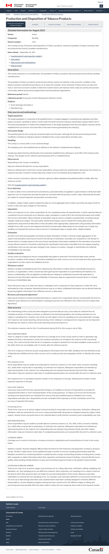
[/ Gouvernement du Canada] (21, 5)
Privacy (59, 549)
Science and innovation (77, 522)
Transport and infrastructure (46, 536)
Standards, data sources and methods (26, 14)
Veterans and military (77, 529)
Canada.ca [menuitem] (99, 11)
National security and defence (47, 526)
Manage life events (76, 536)
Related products (93, 24)
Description (15, 59)
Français (100, 2)
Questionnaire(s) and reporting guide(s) (26, 56)
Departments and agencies (46, 516)
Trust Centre (41, 507)
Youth (72, 532)
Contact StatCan (10, 507)
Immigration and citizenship (14, 526)
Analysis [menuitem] (23, 11)
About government (76, 516)
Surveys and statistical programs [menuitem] (69, 11)
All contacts (9, 516)
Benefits (8, 536)
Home (8, 14)
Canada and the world (44, 539)
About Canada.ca (34, 549)
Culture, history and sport (45, 529)
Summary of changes (55, 24)
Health (8, 539)
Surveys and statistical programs (52, 14)
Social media (9, 549)
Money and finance (43, 542)
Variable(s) (35, 24)
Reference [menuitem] (32, 11)
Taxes (7, 542)
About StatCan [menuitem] (88, 11)
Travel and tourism (11, 529)
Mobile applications (21, 549)
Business (8, 532)
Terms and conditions (48, 549)
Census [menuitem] (52, 11)
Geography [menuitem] (43, 11)
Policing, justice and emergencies (48, 532)
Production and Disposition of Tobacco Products (16, 24)
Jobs (7, 522)
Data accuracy (16, 65)
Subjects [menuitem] (9, 11)
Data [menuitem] (16, 11)
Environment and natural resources (48, 522)
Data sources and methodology (23, 62)
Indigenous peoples (76, 526)
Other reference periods (74, 24)
